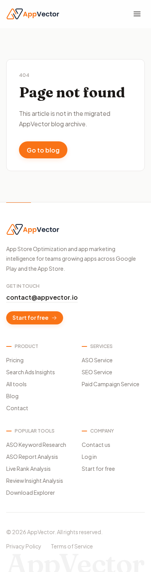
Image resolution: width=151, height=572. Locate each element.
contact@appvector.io (42, 297)
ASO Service (97, 359)
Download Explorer (30, 492)
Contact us (96, 444)
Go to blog (43, 150)
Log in (89, 456)
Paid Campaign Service (110, 383)
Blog (12, 395)
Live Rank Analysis (28, 468)
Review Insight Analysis (34, 480)
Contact (17, 407)
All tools (16, 383)
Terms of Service (72, 546)
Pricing (15, 359)
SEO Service (97, 371)
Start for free (30, 317)
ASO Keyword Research (36, 444)
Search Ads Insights (30, 371)
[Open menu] (137, 13)
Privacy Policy (23, 546)
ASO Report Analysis (32, 456)
